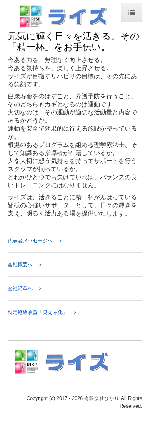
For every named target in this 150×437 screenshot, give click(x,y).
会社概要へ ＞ (25, 264)
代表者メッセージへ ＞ (35, 241)
